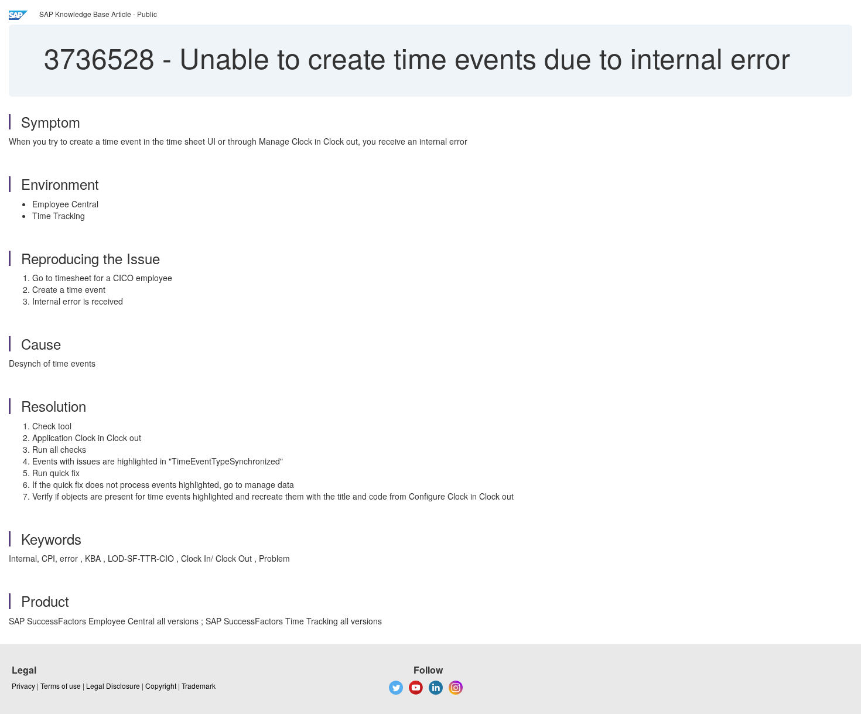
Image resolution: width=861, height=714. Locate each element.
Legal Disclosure (113, 686)
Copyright (160, 686)
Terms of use (60, 686)
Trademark (199, 686)
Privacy (23, 686)
